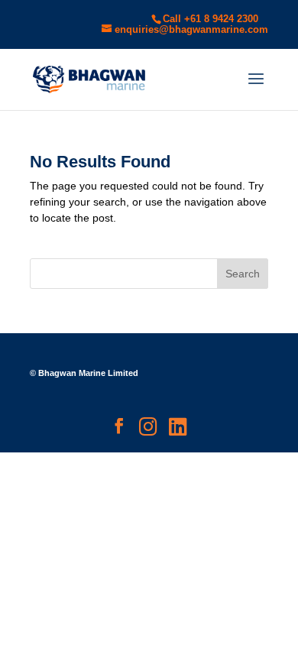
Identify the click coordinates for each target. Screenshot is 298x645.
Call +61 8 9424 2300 (210, 18)
